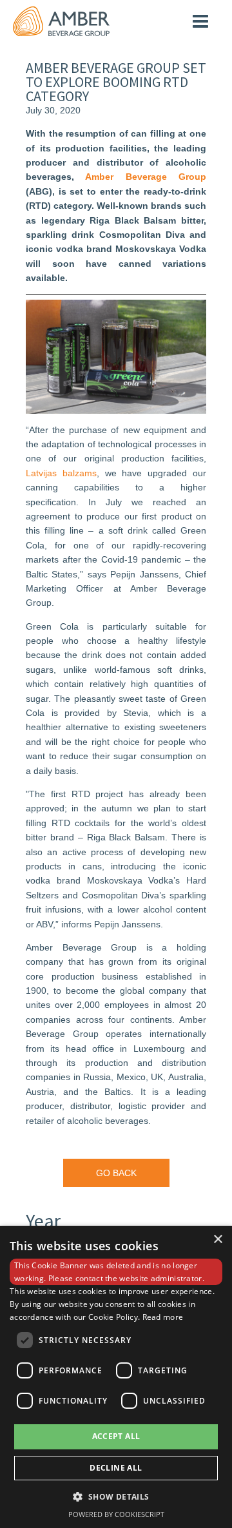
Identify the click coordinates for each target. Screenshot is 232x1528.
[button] (115, 1496)
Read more (163, 1316)
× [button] (217, 1239)
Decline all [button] (116, 1467)
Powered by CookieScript (116, 1514)
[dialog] (116, 1377)
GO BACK (116, 1173)
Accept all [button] (116, 1436)
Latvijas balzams (61, 473)
